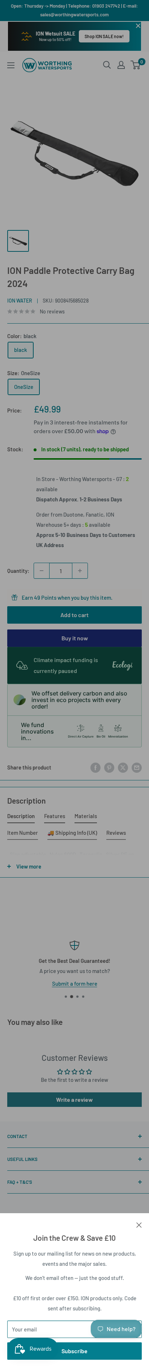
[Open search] (107, 65)
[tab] (21, 817)
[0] (135, 65)
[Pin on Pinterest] (109, 767)
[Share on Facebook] (95, 767)
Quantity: (18, 570)
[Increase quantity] (80, 570)
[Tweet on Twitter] (123, 767)
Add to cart (74, 614)
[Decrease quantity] (41, 570)
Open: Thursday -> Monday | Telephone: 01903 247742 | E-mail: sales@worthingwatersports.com (74, 10)
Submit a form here (64, 983)
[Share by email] (137, 767)
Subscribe (74, 1350)
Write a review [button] (74, 1099)
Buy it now (74, 638)
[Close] (139, 1224)
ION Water (19, 300)
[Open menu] (10, 65)
